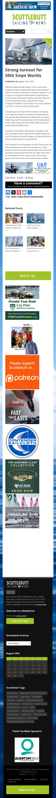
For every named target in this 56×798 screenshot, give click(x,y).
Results (20, 177)
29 (9, 676)
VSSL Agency (31, 774)
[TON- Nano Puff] (22, 354)
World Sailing (32, 718)
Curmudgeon (37, 697)
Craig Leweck (25, 697)
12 (33, 665)
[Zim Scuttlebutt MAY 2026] (22, 527)
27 (39, 672)
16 (15, 669)
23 (15, 672)
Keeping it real (27, 704)
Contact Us (12, 782)
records (25, 707)
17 (21, 669)
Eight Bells (20, 700)
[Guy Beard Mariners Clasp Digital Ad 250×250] (22, 493)
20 (39, 669)
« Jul (7, 679)
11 (27, 665)
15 (9, 669)
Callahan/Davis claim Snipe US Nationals (13, 226)
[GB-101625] (28, 173)
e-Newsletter (41, 604)
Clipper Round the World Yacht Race (33, 693)
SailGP (32, 707)
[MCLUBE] (22, 423)
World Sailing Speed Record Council (20, 721)
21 (44, 669)
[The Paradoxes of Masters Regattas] (14, 246)
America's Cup (12, 693)
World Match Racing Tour (16, 718)
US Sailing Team (13, 714)
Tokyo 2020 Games (27, 711)
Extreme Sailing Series (35, 700)
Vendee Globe (26, 714)
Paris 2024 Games (13, 707)
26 (33, 672)
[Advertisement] (22, 546)
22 (9, 672)
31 (21, 676)
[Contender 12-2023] (22, 458)
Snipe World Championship (30, 196)
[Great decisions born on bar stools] (35, 246)
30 (15, 676)
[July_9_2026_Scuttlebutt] (22, 319)
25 (27, 672)
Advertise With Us (31, 779)
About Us (44, 779)
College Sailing (12, 697)
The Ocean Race (13, 711)
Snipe (13, 196)
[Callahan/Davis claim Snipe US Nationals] (14, 223)
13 (39, 665)
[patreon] (22, 389)
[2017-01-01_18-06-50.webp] (27, 750)
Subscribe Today (20, 621)
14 (44, 665)
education (11, 700)
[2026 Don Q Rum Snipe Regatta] (35, 223)
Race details (10, 177)
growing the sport (13, 704)
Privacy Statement (14, 779)
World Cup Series (40, 714)
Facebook (29, 177)
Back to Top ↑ (28, 275)
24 (21, 672)
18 (27, 669)
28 (44, 672)
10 (21, 665)
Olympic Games (40, 704)
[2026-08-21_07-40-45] (28, 9)
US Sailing (40, 711)
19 (33, 669)
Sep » (13, 679)
